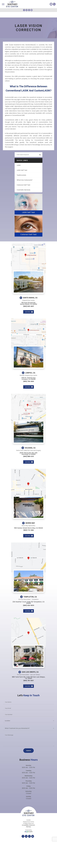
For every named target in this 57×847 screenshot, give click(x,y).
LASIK (19, 165)
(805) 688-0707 (28, 456)
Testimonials (21, 175)
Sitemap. (28, 826)
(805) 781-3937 (28, 680)
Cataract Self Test (23, 185)
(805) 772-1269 (28, 530)
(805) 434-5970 (28, 605)
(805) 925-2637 (28, 306)
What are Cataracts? (24, 180)
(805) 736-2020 (28, 381)
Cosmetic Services (23, 190)
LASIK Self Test (22, 170)
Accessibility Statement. (28, 825)
